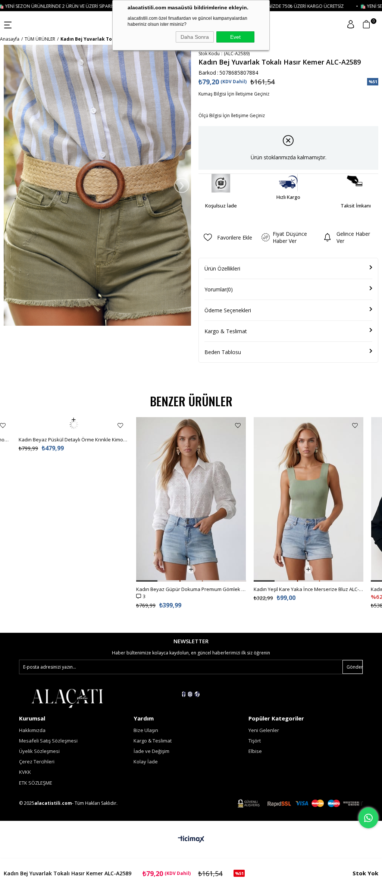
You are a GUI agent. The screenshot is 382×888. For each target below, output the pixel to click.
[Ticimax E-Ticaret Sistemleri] (191, 839)
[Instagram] (190, 694)
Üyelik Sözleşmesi (39, 751)
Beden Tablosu (222, 352)
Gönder (355, 667)
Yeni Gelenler (263, 730)
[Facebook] (183, 694)
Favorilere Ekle (3, 425)
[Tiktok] (197, 694)
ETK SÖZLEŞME (35, 782)
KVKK (25, 772)
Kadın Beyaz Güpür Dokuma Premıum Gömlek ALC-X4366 (191, 589)
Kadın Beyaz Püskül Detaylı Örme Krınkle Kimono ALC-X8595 (74, 424)
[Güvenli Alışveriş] (300, 803)
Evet (235, 37)
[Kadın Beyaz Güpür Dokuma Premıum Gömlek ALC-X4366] (191, 499)
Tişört (254, 740)
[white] (67, 697)
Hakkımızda (32, 730)
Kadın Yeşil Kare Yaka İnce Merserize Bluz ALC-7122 (309, 589)
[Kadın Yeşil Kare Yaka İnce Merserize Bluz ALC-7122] (309, 499)
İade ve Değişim (151, 751)
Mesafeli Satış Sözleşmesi (48, 740)
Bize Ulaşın (146, 730)
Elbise (255, 751)
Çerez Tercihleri (36, 761)
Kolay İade (146, 761)
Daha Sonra (195, 37)
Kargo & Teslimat (225, 331)
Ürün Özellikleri (222, 268)
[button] (146, 581)
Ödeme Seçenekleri (227, 310)
